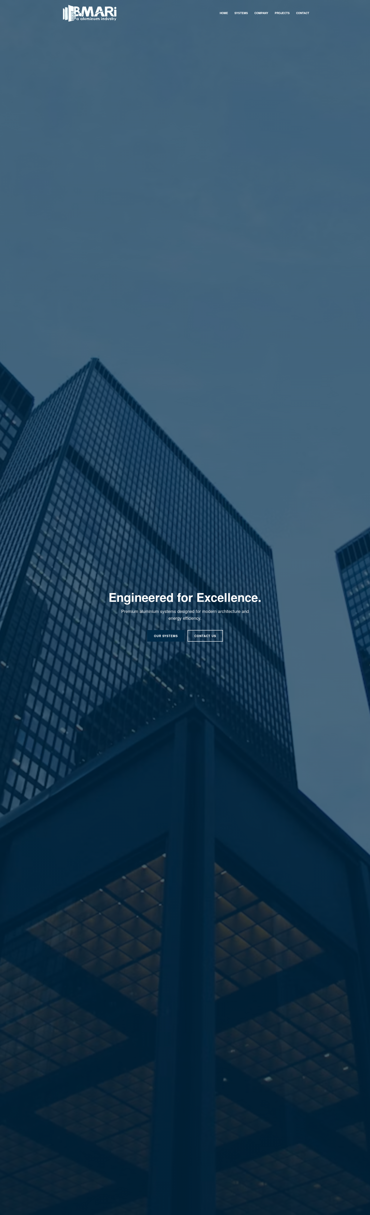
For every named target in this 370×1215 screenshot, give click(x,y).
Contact (302, 13)
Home (224, 13)
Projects (282, 13)
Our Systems (166, 636)
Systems (241, 13)
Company (261, 13)
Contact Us (205, 636)
